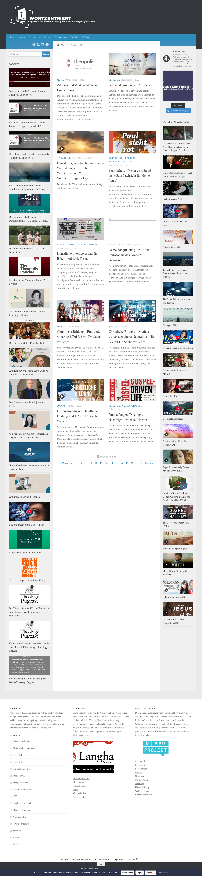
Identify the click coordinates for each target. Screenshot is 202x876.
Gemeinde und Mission (23, 789)
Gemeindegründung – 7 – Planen (131, 84)
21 (90, 463)
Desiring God (19, 761)
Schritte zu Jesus (102, 859)
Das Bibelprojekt (20, 755)
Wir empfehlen (134, 859)
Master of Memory (21, 809)
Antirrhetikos (45, 37)
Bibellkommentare (81, 778)
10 (80, 463)
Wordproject (18, 844)
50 (132, 463)
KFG (15, 796)
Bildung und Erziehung (122, 157)
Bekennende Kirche (21, 741)
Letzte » (149, 463)
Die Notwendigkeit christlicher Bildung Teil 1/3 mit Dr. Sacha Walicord (78, 415)
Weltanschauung (88, 244)
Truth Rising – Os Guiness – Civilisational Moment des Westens (176, 273)
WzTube (74, 37)
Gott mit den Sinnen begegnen (24, 496)
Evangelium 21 (19, 775)
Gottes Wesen (141, 779)
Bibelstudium (79, 782)
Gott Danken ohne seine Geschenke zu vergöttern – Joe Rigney (28, 372)
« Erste (64, 463)
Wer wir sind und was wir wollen (75, 859)
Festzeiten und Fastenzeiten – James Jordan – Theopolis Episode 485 (27, 124)
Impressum (118, 859)
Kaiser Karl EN (170, 396)
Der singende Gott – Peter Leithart (26, 343)
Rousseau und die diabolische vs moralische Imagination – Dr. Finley (27, 187)
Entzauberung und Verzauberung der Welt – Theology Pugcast (27, 680)
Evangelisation (79, 785)
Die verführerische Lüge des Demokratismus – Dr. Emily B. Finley (28, 218)
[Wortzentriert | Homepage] (53, 16)
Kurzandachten (66, 244)
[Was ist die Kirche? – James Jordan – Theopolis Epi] (178, 86)
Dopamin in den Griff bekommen (178, 347)
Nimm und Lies (20, 816)
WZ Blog (86, 37)
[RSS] (38, 44)
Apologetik (64, 157)
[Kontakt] (42, 44)
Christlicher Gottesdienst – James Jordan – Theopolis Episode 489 (29, 155)
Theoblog (17, 830)
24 (106, 463)
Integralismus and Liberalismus (25, 552)
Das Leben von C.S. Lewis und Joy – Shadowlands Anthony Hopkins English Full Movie (176, 147)
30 (121, 463)
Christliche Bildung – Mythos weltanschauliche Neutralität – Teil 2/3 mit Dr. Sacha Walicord (132, 336)
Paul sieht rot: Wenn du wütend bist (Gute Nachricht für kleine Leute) (130, 175)
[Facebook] (47, 44)
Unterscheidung (142, 787)
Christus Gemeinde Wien (24, 748)
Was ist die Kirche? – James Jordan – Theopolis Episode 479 (28, 92)
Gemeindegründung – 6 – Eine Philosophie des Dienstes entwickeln (129, 254)
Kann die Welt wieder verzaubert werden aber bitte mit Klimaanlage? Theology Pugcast (29, 647)
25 (111, 463)
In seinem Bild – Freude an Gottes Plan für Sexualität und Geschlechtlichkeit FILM (176, 497)
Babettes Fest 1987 (171, 247)
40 (127, 463)
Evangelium (140, 764)
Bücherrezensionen (120, 161)
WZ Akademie (60, 37)
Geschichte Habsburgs (173, 418)
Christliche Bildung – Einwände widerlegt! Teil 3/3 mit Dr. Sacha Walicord (79, 336)
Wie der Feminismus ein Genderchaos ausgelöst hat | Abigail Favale (28, 435)
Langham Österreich (22, 803)
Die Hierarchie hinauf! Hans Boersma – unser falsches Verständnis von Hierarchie (29, 611)
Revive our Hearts (21, 823)
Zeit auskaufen (79, 796)
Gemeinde (114, 79)
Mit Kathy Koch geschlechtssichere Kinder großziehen (27, 313)
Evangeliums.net (20, 782)
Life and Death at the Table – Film (26, 524)
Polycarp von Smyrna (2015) (175, 597)
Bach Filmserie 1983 (172, 198)
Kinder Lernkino (17, 37)
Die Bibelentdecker (21, 768)
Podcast (32, 37)
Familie (138, 772)
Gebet (75, 789)
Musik (60, 79)
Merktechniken (79, 793)
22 (96, 463)
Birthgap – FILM (171, 325)
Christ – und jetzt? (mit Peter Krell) (27, 580)
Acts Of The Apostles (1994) (176, 548)
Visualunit (17, 837)
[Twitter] (34, 44)
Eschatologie (141, 768)
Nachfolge (139, 783)
